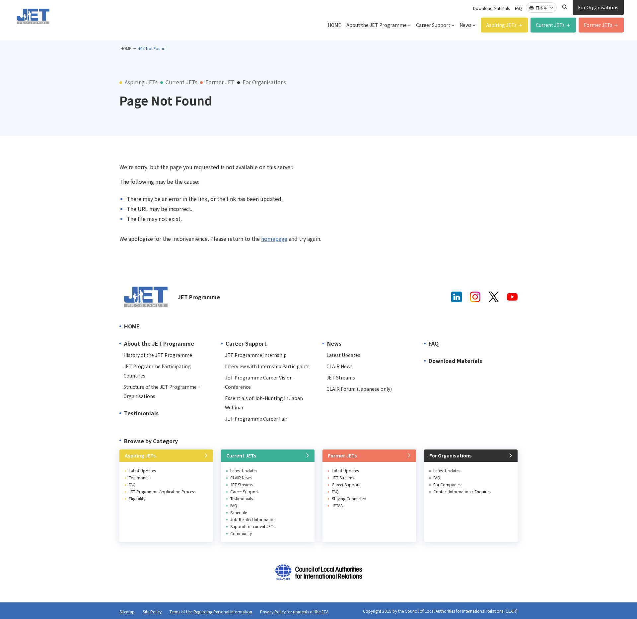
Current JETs (550, 25)
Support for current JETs (252, 526)
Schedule (238, 512)
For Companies (447, 484)
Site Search (565, 7)
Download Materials (491, 8)
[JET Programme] (146, 297)
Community (241, 533)
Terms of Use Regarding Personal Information (211, 611)
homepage (274, 238)
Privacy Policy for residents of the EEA (294, 611)
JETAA (337, 505)
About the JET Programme (376, 25)
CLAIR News (339, 366)
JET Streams (340, 377)
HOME (334, 25)
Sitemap (127, 611)
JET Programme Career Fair (256, 418)
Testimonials (141, 413)
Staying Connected (349, 498)
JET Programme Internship (256, 355)
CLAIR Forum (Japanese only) (359, 388)
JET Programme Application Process (162, 491)
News (465, 25)
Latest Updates (343, 355)
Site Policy (152, 611)
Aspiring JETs (501, 25)
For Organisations (598, 7)
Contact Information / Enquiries (462, 491)
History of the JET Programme (157, 355)
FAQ (518, 8)
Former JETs (598, 25)
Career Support (433, 25)
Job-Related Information (253, 519)
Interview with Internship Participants (267, 366)
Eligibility (137, 498)
